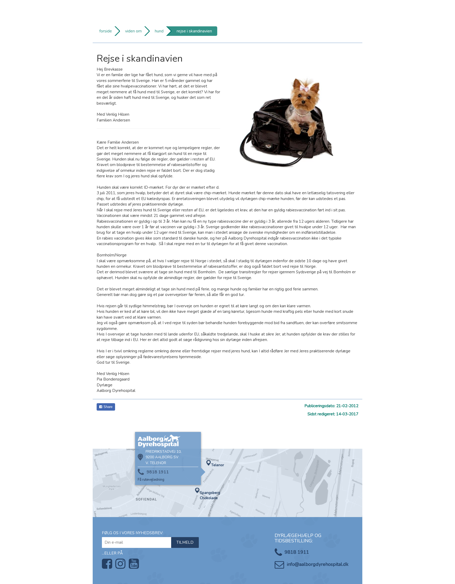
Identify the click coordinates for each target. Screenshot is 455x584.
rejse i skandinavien (194, 31)
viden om (133, 31)
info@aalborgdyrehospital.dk (317, 564)
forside (105, 31)
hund (159, 31)
